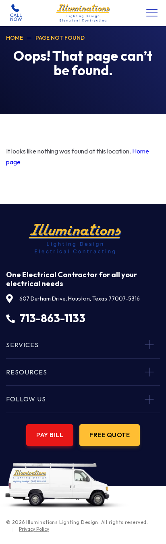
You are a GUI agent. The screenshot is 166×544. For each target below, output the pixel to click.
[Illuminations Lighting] (83, 13)
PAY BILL (49, 435)
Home (14, 37)
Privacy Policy (34, 529)
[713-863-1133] (16, 12)
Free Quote (109, 435)
